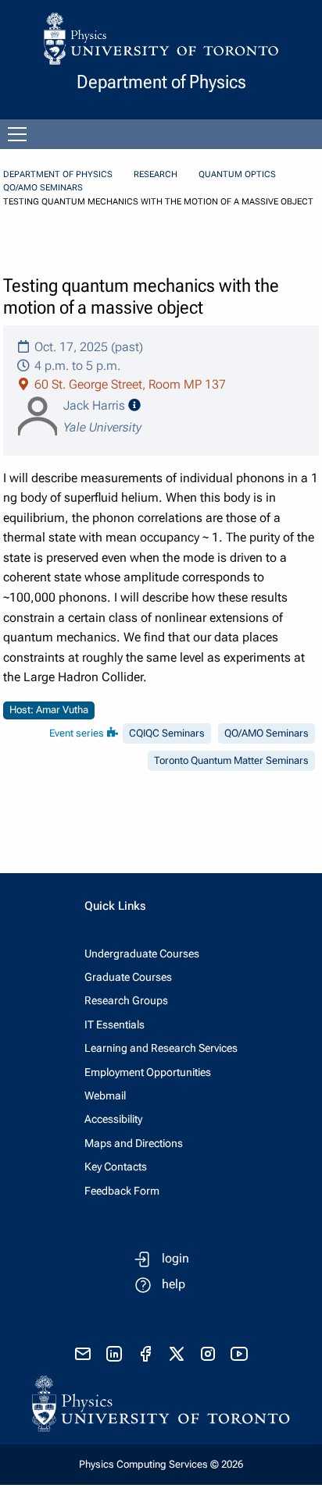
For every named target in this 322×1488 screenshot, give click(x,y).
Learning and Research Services (161, 1048)
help (173, 1284)
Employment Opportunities (147, 1072)
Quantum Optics (237, 174)
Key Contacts (115, 1166)
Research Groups (126, 1000)
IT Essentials (114, 1024)
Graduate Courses (128, 977)
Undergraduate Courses (141, 953)
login (175, 1258)
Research (155, 174)
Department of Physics (58, 174)
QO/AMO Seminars (43, 188)
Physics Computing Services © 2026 (161, 1464)
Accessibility (113, 1119)
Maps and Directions (133, 1143)
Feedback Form (121, 1190)
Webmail (105, 1095)
